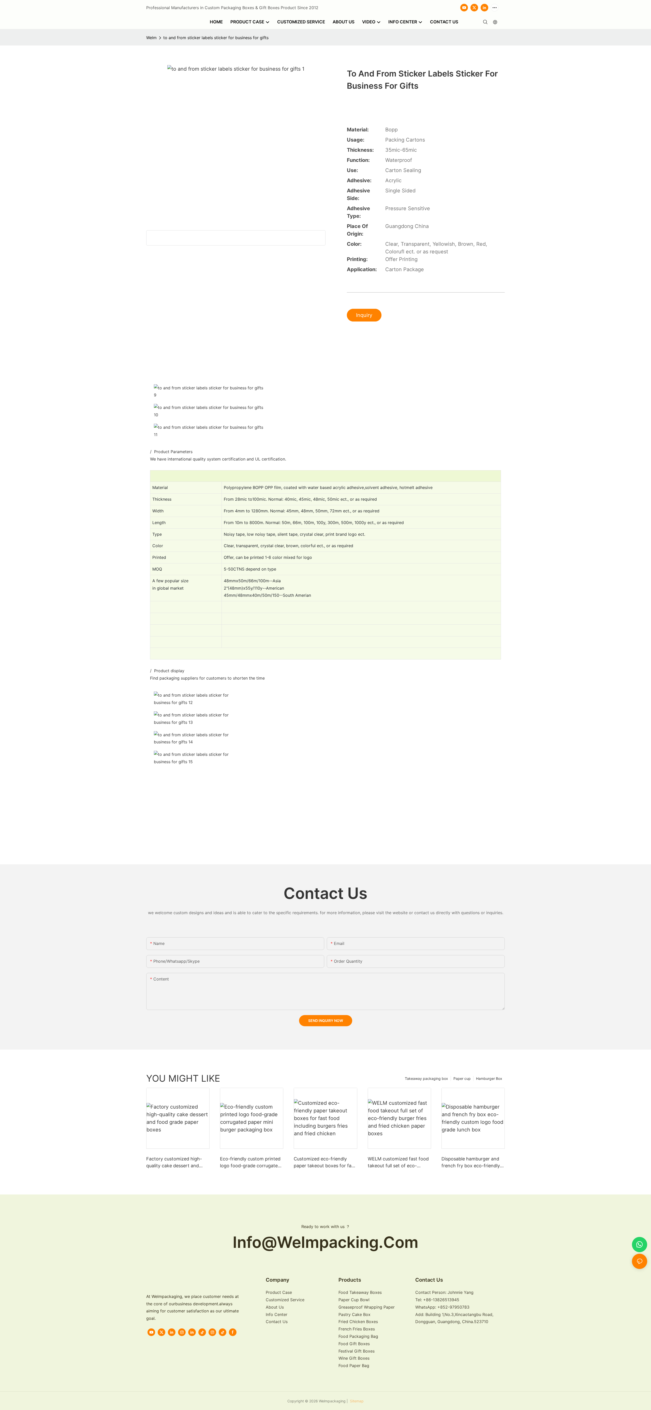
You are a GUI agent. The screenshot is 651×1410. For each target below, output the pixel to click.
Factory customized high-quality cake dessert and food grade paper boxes (174, 1162)
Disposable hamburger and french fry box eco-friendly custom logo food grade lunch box (470, 1162)
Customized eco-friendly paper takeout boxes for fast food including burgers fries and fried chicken (325, 1162)
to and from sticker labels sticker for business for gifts (216, 37)
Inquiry (364, 315)
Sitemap (356, 1401)
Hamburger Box (489, 1078)
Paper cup (462, 1078)
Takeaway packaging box (426, 1078)
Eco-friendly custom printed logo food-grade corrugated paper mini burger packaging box (251, 1162)
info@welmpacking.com (325, 1242)
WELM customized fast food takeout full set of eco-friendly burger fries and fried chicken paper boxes (399, 1162)
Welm (151, 37)
